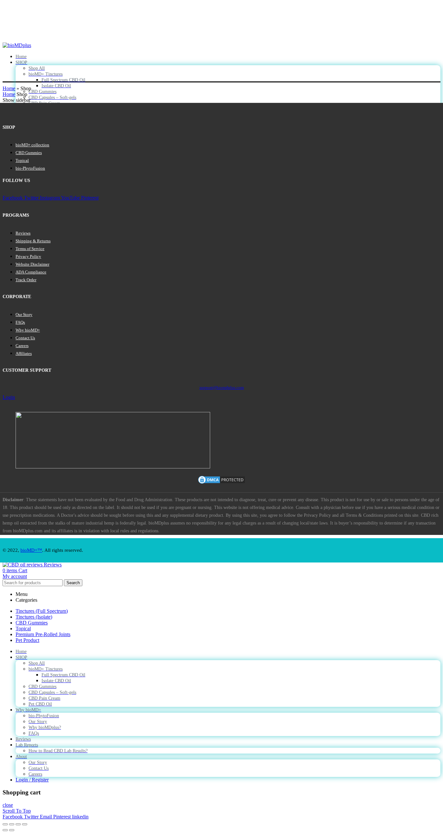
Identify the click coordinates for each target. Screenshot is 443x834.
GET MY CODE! (244, 457)
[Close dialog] (288, 338)
